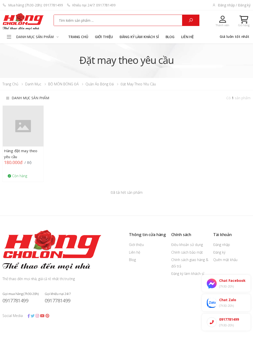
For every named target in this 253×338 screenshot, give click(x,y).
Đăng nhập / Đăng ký (234, 5)
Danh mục (33, 84)
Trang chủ (78, 36)
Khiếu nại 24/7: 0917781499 (93, 5)
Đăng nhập (221, 244)
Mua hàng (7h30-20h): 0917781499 (35, 5)
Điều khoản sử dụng (187, 244)
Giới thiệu (104, 36)
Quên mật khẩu (225, 259)
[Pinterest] (47, 316)
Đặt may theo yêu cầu (138, 84)
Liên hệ (187, 36)
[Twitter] (33, 316)
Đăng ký (219, 252)
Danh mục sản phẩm (30, 98)
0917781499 (15, 300)
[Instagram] (37, 316)
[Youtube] (42, 316)
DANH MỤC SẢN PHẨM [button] (35, 36)
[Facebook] (29, 316)
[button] (244, 21)
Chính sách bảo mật (187, 252)
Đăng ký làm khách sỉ (139, 36)
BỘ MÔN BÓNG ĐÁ (63, 84)
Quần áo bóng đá (99, 84)
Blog (170, 36)
